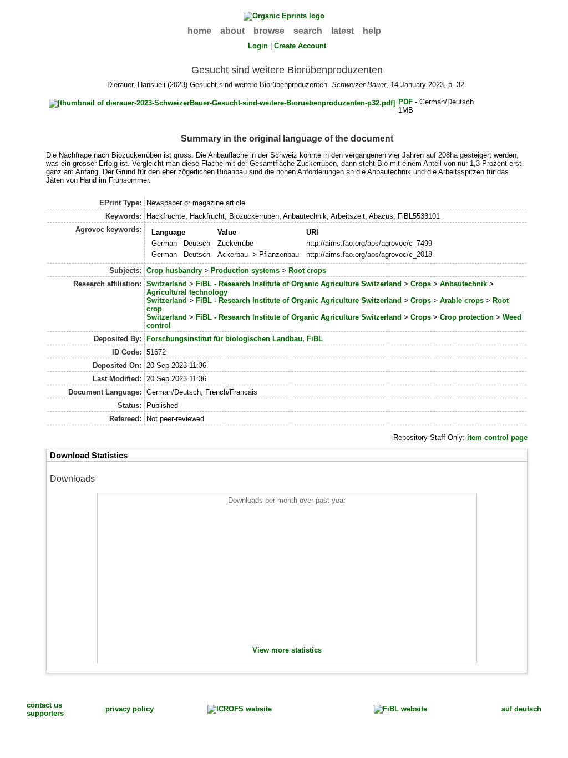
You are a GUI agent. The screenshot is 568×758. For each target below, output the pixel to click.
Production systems (245, 270)
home (199, 31)
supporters (45, 713)
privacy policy (129, 709)
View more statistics (287, 650)
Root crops (307, 270)
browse (269, 31)
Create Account (300, 46)
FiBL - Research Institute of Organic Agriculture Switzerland (299, 284)
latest (342, 31)
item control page (497, 437)
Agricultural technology (186, 292)
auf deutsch (521, 709)
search (307, 31)
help (372, 31)
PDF (405, 102)
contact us (44, 705)
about (232, 31)
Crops (420, 284)
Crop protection (467, 317)
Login (258, 46)
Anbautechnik (463, 284)
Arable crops (462, 300)
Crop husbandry (174, 270)
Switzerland (166, 284)
